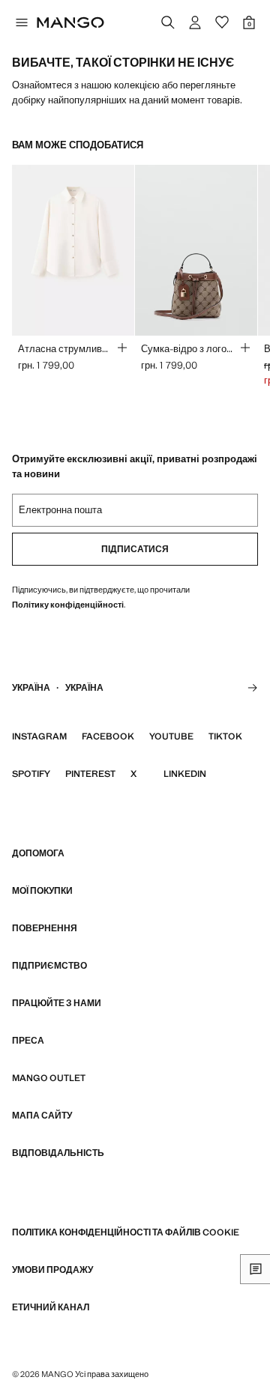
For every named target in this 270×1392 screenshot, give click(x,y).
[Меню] (21, 22)
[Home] (70, 22)
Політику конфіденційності (68, 604)
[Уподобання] (222, 22)
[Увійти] (195, 22)
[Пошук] (168, 22)
